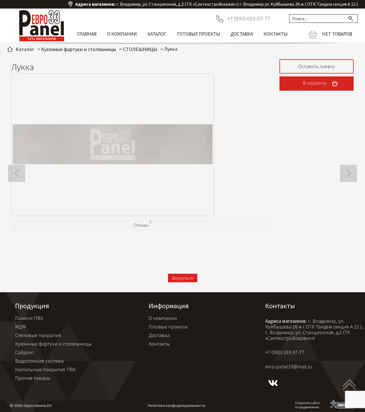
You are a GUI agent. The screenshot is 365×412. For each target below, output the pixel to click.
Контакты (275, 34)
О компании (122, 34)
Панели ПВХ (29, 318)
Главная (87, 34)
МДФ (20, 326)
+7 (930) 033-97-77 (248, 18)
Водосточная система (39, 361)
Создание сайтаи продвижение (307, 405)
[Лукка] (112, 145)
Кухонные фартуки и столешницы (53, 343)
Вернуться (182, 278)
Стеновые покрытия (38, 335)
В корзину (315, 83)
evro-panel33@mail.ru (288, 366)
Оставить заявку (316, 66)
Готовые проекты (198, 34)
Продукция (32, 305)
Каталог (157, 34)
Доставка (242, 34)
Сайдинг (25, 352)
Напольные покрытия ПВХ (45, 369)
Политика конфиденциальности (176, 405)
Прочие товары (32, 378)
